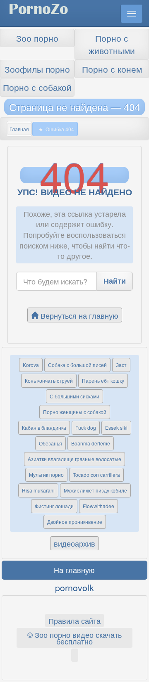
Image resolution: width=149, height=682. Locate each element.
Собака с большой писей (77, 364)
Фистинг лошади (54, 505)
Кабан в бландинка (44, 427)
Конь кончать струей (49, 380)
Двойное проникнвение (74, 521)
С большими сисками (74, 396)
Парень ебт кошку (103, 380)
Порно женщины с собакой (74, 411)
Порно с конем (112, 69)
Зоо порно (37, 38)
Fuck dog (85, 427)
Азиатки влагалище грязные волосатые (74, 458)
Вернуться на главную (78, 315)
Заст (121, 364)
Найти (114, 280)
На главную (74, 569)
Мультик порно (46, 474)
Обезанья (50, 443)
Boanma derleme (90, 443)
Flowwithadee (98, 505)
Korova (31, 364)
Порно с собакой (37, 87)
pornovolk (74, 587)
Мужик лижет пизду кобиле (95, 490)
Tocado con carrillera (96, 474)
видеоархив (74, 543)
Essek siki (116, 427)
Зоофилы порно (37, 69)
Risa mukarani (38, 490)
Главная (19, 129)
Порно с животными (112, 44)
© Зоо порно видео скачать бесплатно (74, 637)
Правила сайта (74, 620)
